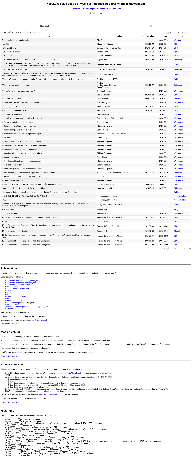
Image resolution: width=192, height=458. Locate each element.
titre (48, 36)
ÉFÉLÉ (8, 291)
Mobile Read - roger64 (14, 301)
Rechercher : (46, 26)
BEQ (176, 210)
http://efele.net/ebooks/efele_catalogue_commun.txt (25, 391)
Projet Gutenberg (12, 303)
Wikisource (178, 40)
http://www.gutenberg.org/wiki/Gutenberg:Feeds (66, 373)
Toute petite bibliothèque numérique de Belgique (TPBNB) (28, 307)
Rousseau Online (12, 305)
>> (190, 33)
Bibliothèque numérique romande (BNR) (21, 283)
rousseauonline (180, 196)
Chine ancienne (180, 173)
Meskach (8, 299)
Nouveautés (96, 13)
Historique (117, 9)
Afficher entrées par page (29, 32)
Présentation (76, 9)
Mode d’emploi (89, 9)
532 (183, 33)
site (182, 36)
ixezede (8, 295)
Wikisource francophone (14, 309)
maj (165, 36)
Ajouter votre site (104, 9)
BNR (176, 48)
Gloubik (177, 99)
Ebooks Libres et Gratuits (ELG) (17, 289)
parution (150, 36)
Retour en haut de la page (10, 324)
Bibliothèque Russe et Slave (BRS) (19, 285)
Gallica (177, 64)
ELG (176, 44)
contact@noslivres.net (38, 320)
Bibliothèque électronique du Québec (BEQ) (22, 281)
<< (161, 33)
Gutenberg (178, 60)
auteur (120, 36)
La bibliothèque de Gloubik (16, 297)
